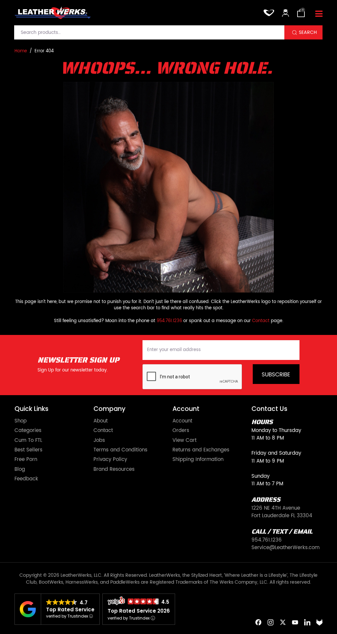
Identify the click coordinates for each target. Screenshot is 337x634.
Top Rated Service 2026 (139, 610)
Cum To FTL (28, 440)
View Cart (184, 440)
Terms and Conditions (120, 450)
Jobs (99, 440)
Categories (27, 430)
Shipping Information (197, 459)
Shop (20, 421)
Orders (180, 430)
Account (182, 421)
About (100, 421)
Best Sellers (28, 450)
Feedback (26, 479)
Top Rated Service (70, 609)
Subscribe (276, 374)
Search (308, 32)
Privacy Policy (110, 459)
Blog (19, 469)
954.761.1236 (169, 321)
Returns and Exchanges (200, 450)
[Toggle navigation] (319, 14)
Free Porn (25, 459)
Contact (261, 321)
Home (20, 51)
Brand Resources (114, 469)
